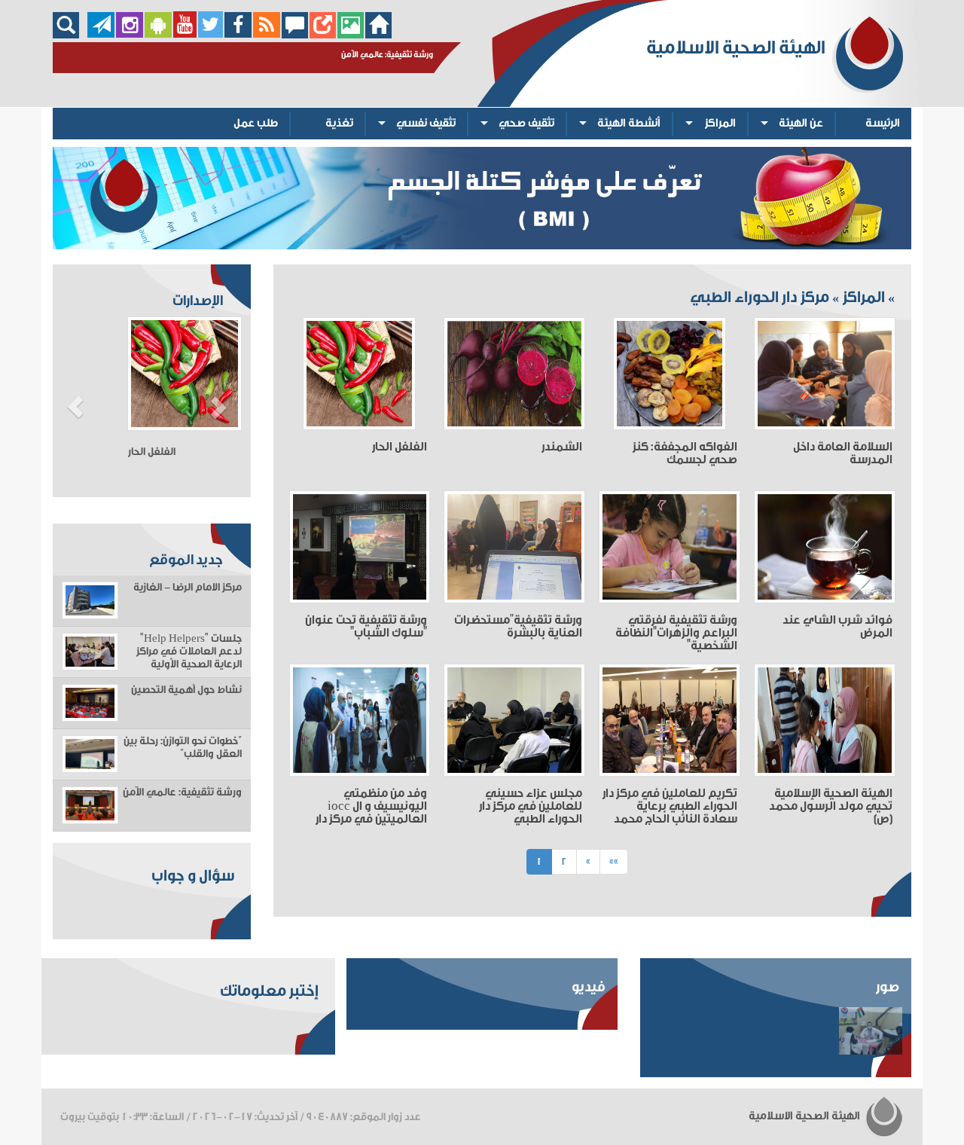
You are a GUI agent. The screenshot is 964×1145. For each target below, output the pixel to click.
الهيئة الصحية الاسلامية (805, 1116)
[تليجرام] (101, 34)
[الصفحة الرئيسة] (378, 34)
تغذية (339, 123)
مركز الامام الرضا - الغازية (187, 588)
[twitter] (210, 34)
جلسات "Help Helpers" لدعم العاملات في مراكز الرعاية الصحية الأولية (189, 651)
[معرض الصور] (350, 34)
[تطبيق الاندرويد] (158, 34)
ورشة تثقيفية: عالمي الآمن (182, 792)
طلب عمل (255, 123)
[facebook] (238, 34)
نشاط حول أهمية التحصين (186, 690)
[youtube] (184, 34)
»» (613, 861)
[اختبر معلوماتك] (323, 34)
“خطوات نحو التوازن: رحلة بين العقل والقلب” (183, 747)
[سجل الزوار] (295, 34)
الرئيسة (882, 123)
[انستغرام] (129, 34)
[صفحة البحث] (70, 34)
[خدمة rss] (266, 34)
